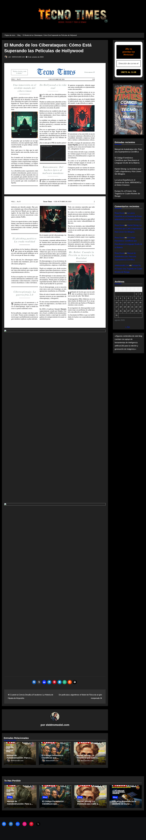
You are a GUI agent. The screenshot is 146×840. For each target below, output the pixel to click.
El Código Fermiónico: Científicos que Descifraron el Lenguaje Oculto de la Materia (127, 160)
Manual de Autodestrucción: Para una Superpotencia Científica (20, 757)
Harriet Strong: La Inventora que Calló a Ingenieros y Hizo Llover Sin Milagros (128, 171)
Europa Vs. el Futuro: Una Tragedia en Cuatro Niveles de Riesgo (127, 193)
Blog (10, 797)
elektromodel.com (18, 57)
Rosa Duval (119, 213)
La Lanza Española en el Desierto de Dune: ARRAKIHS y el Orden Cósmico (128, 182)
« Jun (127, 327)
